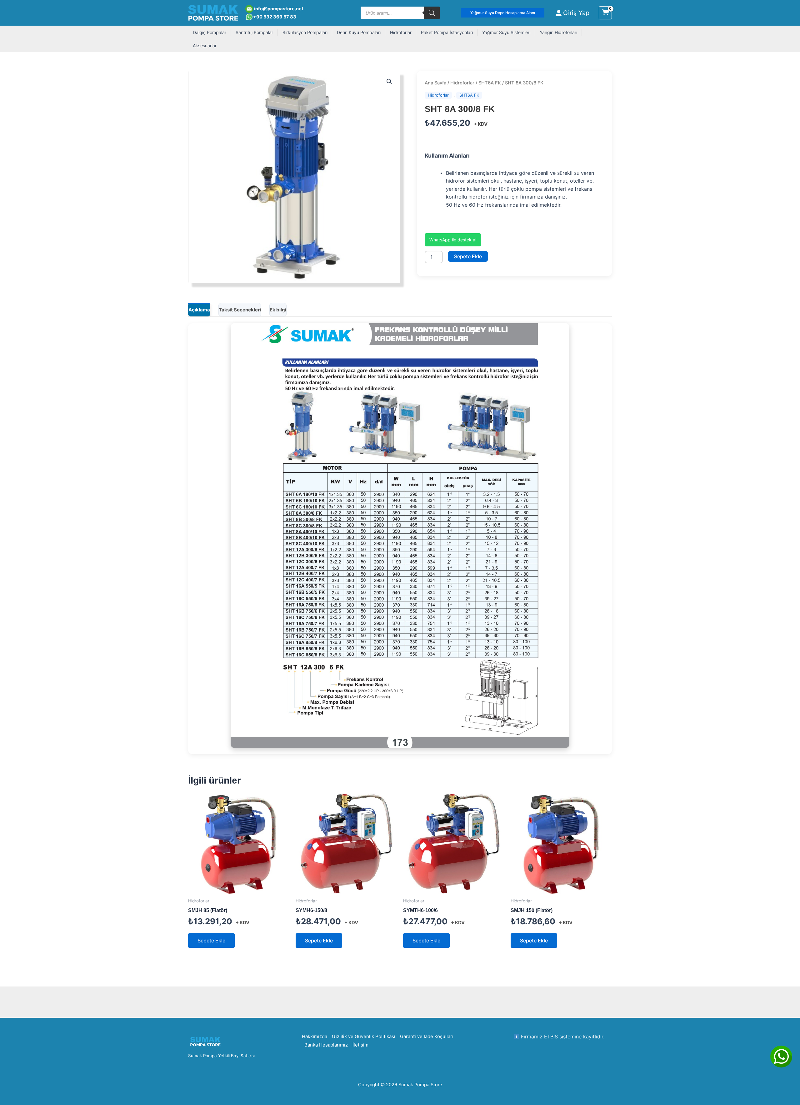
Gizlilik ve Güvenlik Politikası (363, 1036)
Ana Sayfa (435, 83)
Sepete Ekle (468, 256)
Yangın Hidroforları (558, 32)
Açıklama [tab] (199, 310)
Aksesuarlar (205, 45)
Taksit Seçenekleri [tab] (240, 310)
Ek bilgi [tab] (278, 310)
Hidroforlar (401, 32)
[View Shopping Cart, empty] (605, 12)
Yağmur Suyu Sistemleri (506, 32)
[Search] (432, 13)
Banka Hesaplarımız (326, 1045)
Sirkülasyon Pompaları (305, 32)
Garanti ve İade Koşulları (426, 1036)
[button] (502, 13)
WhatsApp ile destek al (452, 239)
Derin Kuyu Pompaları (359, 32)
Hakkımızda (314, 1036)
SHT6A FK (489, 83)
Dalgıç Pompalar (209, 32)
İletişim (360, 1045)
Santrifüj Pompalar (254, 32)
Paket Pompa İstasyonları (447, 32)
